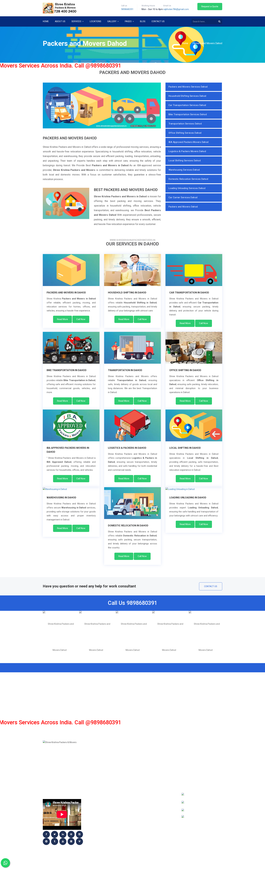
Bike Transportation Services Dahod (188, 114)
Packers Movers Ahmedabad (105, 783)
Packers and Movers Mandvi (105, 819)
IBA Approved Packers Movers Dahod (189, 142)
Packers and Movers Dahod (207, 43)
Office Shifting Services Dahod (185, 132)
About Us (60, 21)
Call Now (80, 319)
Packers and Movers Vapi (103, 792)
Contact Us (158, 21)
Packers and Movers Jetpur (105, 759)
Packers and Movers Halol (150, 838)
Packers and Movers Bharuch (151, 759)
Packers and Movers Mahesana (106, 769)
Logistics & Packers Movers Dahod (187, 151)
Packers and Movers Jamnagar (106, 755)
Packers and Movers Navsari (151, 833)
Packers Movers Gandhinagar (106, 801)
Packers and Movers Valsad (105, 796)
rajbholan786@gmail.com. (176, 9)
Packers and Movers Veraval (151, 829)
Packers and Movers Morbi (150, 801)
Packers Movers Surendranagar (153, 824)
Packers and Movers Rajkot (105, 815)
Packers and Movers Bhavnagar (107, 829)
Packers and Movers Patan (150, 810)
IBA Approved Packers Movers (106, 833)
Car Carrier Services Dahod (183, 197)
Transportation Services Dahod (185, 123)
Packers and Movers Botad (150, 773)
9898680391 (127, 9)
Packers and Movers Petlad (105, 773)
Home (46, 21)
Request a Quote (209, 6)
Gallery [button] (112, 21)
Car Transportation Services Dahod (187, 105)
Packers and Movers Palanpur (106, 806)
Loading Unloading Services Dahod (187, 188)
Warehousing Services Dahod (184, 169)
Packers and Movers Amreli (150, 755)
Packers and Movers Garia (150, 787)
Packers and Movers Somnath (152, 815)
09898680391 (202, 778)
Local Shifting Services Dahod (185, 160)
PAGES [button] (128, 21)
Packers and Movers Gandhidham (153, 783)
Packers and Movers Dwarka (105, 824)
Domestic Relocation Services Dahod (188, 179)
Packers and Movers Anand (104, 838)
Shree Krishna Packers (101, 842)
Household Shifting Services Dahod (187, 96)
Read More (62, 319)
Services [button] (76, 21)
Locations (95, 21)
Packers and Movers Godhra (105, 750)
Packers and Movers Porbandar (107, 810)
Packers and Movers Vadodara (106, 787)
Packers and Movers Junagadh (106, 764)
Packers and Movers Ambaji (151, 750)
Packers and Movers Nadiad (150, 796)
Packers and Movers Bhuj (149, 764)
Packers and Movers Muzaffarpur (154, 792)
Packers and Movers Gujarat (105, 778)
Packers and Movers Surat (150, 819)
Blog (142, 21)
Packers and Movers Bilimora (151, 769)
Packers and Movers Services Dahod (188, 86)
